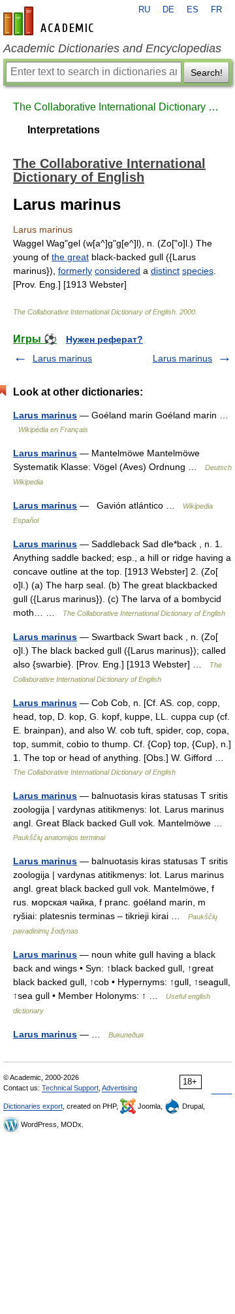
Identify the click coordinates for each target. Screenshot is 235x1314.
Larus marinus (62, 358)
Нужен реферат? (104, 339)
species (197, 270)
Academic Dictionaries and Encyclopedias (112, 48)
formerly (75, 270)
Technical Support (70, 1088)
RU (144, 9)
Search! (207, 72)
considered (117, 270)
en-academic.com (50, 21)
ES (192, 9)
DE (168, 9)
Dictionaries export (33, 1106)
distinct (165, 270)
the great (70, 257)
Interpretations (63, 129)
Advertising (119, 1088)
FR (216, 9)
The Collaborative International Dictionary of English (117, 106)
